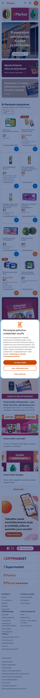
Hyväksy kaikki (20, 362)
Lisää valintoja (19, 374)
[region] (20, 349)
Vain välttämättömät (20, 368)
